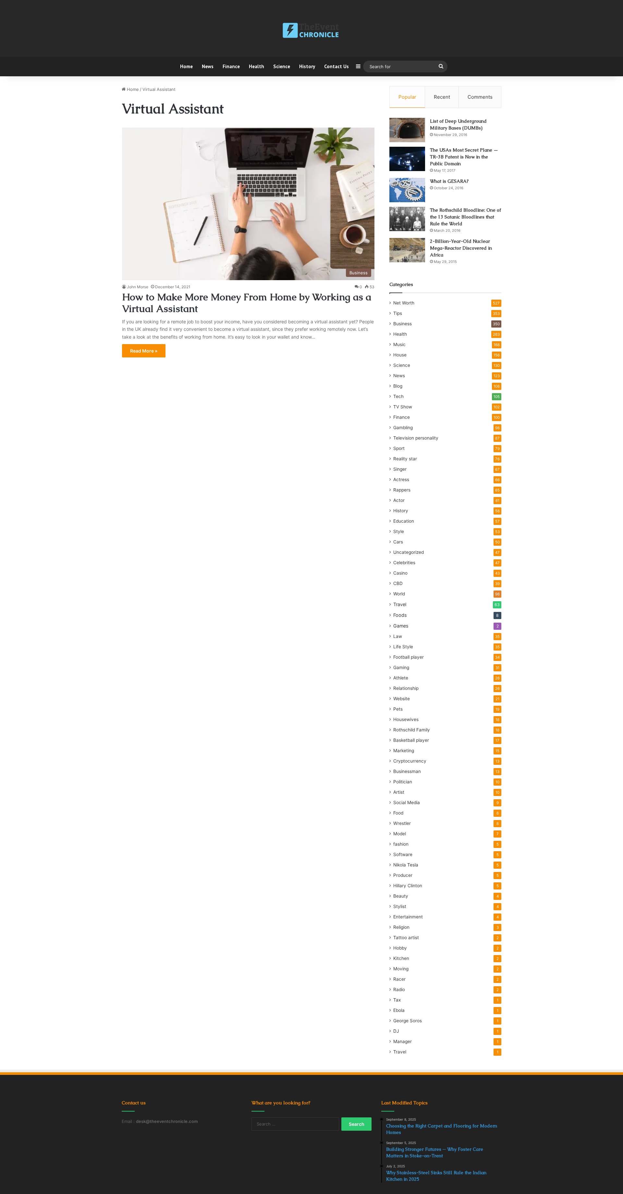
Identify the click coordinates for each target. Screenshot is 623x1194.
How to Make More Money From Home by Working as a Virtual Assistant (246, 303)
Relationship (406, 688)
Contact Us (336, 66)
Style (398, 531)
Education (403, 521)
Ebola (399, 1010)
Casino (400, 573)
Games (400, 625)
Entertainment (408, 916)
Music (399, 344)
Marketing (403, 750)
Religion (401, 927)
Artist (398, 792)
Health (256, 66)
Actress (401, 479)
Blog (397, 386)
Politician (402, 781)
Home (186, 66)
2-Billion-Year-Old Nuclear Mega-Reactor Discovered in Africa (461, 248)
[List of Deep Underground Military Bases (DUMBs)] (407, 130)
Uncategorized (408, 552)
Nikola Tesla (405, 864)
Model (399, 833)
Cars (398, 541)
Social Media (406, 802)
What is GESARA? (449, 181)
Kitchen (401, 958)
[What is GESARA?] (407, 190)
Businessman (407, 771)
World (399, 593)
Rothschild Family (411, 729)
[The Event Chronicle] (311, 31)
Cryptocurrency (409, 761)
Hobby (400, 948)
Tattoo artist (406, 937)
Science (281, 66)
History (307, 66)
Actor (399, 500)
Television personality (415, 438)
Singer (400, 469)
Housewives (406, 719)
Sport (399, 448)
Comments (480, 97)
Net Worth (403, 302)
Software (402, 854)
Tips (397, 313)
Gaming (401, 667)
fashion (401, 844)
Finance (231, 66)
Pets (398, 709)
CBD (398, 583)
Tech (398, 396)
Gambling (403, 427)
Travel (399, 604)
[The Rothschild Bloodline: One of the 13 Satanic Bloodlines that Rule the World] (407, 219)
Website (401, 698)
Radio (399, 989)
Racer (399, 979)
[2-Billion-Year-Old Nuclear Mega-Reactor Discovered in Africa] (407, 250)
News (208, 66)
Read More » (143, 351)
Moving (401, 968)
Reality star (405, 458)
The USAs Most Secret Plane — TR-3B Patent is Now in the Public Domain (464, 157)
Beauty (400, 896)
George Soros (407, 1020)
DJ (396, 1031)
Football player (408, 657)
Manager (402, 1041)
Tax (397, 999)
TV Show (402, 406)
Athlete (400, 677)
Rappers (401, 489)
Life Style (403, 646)
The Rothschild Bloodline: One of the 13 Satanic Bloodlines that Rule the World (465, 217)
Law (397, 636)
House (400, 354)
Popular (407, 97)
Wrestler (402, 823)
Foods (400, 615)
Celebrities (404, 562)
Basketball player (411, 740)
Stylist (399, 906)
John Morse (137, 286)
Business (402, 323)
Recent (442, 97)
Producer (402, 875)
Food (398, 812)
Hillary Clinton (407, 885)
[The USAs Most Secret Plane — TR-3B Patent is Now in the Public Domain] (407, 159)
